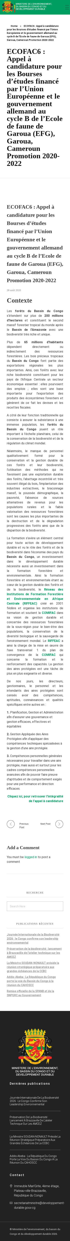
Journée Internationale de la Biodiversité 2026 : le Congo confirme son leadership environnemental (33, 938)
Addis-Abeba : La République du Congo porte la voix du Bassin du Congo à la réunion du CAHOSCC (31, 981)
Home (14, 26)
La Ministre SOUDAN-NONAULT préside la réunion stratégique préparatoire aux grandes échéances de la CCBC (33, 967)
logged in (31, 857)
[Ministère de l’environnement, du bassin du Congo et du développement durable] (27, 6)
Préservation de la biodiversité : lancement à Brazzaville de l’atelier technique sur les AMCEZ (34, 952)
